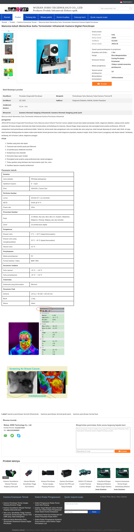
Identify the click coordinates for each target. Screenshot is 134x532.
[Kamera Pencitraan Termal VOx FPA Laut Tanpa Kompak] (66, 473)
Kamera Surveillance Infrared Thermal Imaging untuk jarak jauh (10, 484)
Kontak (104, 84)
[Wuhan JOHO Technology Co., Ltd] (16, 8)
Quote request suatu (98, 17)
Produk (18, 17)
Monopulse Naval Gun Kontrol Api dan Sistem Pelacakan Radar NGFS (48, 516)
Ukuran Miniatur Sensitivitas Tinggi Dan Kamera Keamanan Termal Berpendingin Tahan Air (29, 484)
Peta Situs (111, 497)
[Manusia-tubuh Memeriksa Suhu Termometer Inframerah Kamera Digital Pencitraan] (9, 38)
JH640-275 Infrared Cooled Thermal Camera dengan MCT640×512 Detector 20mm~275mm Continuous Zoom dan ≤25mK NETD (85, 484)
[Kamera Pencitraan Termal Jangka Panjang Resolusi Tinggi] (48, 473)
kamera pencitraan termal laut (85, 414)
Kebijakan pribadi (18, 530)
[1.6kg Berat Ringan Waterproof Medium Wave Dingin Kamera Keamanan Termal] (104, 473)
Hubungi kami (80, 17)
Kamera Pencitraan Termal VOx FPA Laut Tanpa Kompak (66, 484)
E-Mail (103, 497)
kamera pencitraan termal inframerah (23, 414)
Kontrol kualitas (63, 17)
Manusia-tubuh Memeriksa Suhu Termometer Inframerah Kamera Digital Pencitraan (17, 521)
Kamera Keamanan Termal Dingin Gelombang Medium (122, 484)
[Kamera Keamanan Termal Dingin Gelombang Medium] (122, 473)
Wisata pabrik (46, 17)
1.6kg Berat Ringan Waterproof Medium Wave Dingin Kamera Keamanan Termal (103, 484)
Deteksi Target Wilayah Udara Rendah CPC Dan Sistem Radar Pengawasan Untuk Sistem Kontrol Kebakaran (48, 510)
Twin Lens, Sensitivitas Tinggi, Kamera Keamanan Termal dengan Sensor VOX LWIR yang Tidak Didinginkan (18, 515)
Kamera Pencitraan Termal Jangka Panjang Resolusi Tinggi (48, 484)
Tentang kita (31, 17)
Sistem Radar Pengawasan (47, 497)
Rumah (7, 17)
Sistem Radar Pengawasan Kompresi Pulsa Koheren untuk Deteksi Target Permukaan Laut (48, 521)
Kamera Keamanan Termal (27, 22)
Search (130, 8)
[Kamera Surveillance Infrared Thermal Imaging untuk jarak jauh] (11, 473)
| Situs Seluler (121, 497)
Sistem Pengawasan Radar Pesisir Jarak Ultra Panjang (47, 504)
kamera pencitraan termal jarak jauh (56, 414)
